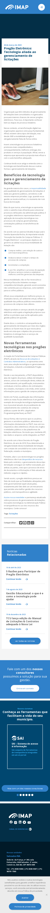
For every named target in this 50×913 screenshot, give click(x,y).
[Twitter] (20, 522)
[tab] (18, 795)
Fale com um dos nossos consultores (25, 788)
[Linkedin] (28, 522)
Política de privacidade (25, 906)
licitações (13, 513)
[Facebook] (24, 522)
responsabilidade (38, 188)
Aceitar (25, 897)
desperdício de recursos (32, 459)
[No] (46, 894)
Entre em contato (25, 688)
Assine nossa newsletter (14, 497)
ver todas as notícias (25, 641)
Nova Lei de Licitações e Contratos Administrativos (22, 360)
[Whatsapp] (32, 522)
